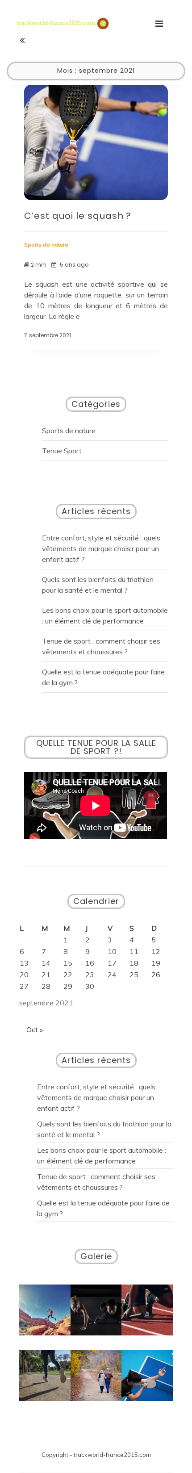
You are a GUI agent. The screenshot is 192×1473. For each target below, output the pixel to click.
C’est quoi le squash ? (77, 215)
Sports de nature (69, 430)
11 (133, 951)
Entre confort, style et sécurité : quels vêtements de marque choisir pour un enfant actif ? (101, 548)
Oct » (34, 1029)
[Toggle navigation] (159, 23)
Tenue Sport (62, 450)
